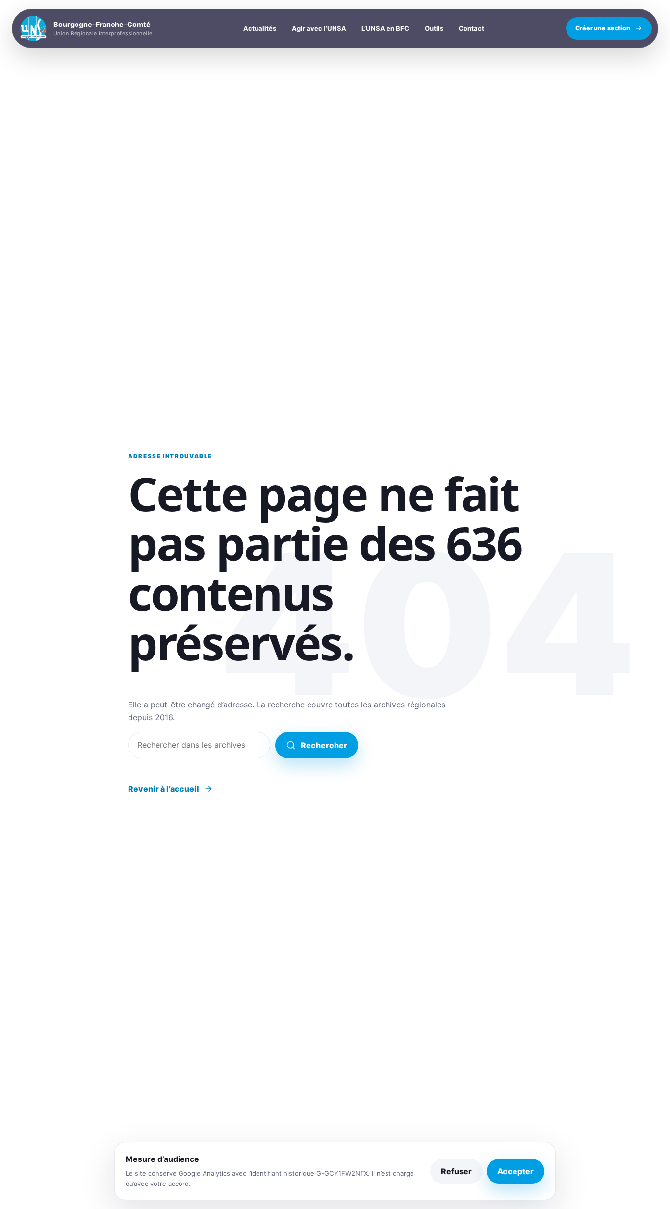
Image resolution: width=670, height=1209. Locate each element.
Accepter (515, 1171)
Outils (434, 28)
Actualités (259, 28)
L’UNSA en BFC (385, 28)
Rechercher (324, 745)
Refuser (456, 1171)
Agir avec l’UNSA (319, 28)
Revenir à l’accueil (163, 789)
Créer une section (602, 28)
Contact (471, 28)
